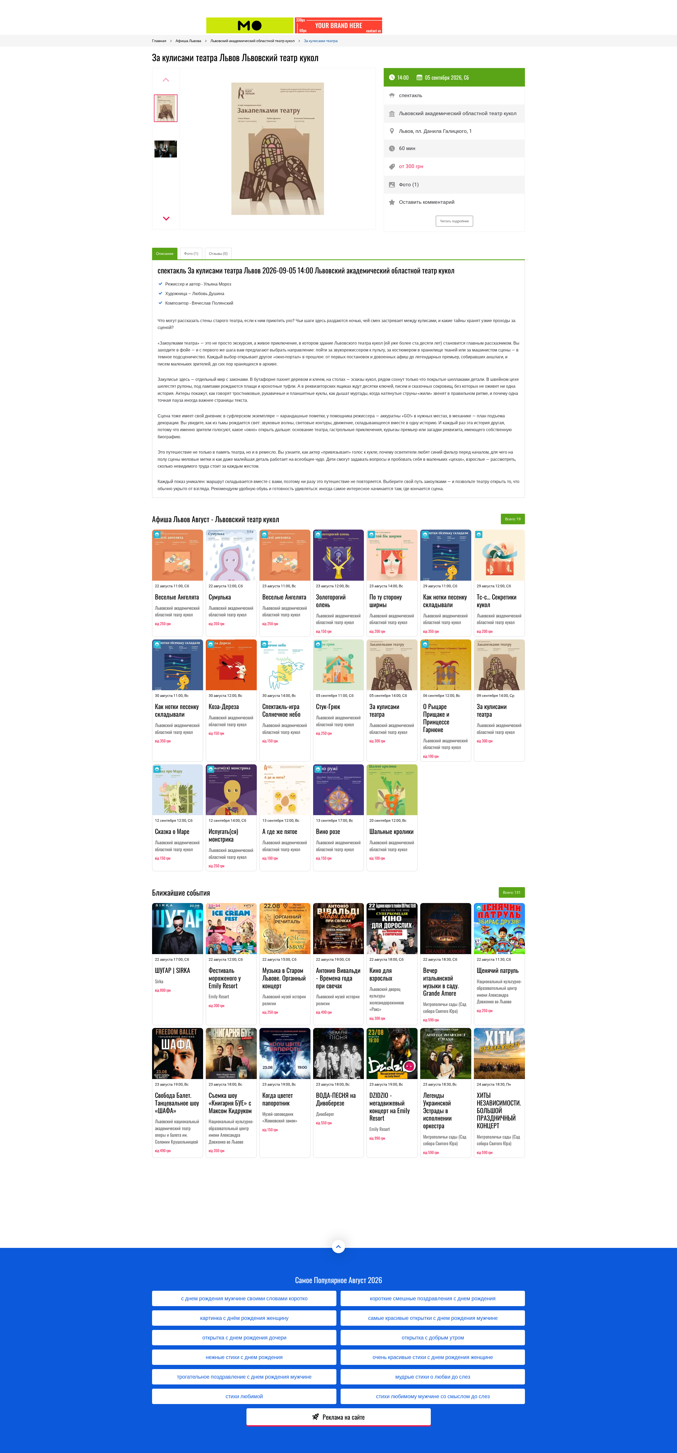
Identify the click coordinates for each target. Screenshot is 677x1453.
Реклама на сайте (344, 1417)
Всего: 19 (513, 519)
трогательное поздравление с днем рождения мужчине (244, 1377)
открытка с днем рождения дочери (244, 1337)
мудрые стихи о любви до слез (432, 1377)
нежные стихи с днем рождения (244, 1357)
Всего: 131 (512, 892)
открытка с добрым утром (433, 1337)
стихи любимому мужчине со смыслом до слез (433, 1396)
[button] (166, 219)
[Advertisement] (427, 25)
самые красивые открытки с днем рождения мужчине (433, 1318)
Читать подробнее (454, 221)
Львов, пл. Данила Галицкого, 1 (435, 131)
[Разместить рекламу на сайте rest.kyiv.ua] (338, 25)
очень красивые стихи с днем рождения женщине (433, 1357)
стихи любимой (244, 1396)
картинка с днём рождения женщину (244, 1318)
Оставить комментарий (427, 202)
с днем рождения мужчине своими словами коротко (244, 1298)
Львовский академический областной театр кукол (457, 113)
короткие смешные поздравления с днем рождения (433, 1298)
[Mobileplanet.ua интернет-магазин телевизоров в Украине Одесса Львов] (250, 25)
